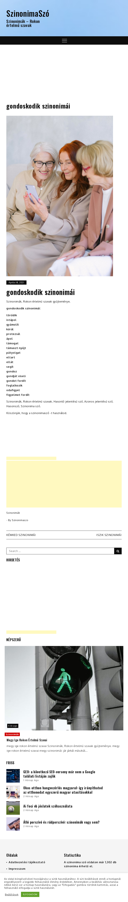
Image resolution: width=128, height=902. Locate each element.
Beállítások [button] (11, 894)
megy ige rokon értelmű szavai (27, 740)
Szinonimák (13, 512)
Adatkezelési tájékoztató (27, 862)
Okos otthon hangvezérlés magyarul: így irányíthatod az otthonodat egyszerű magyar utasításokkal (63, 790)
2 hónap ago (31, 796)
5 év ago (12, 726)
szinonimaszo (20, 520)
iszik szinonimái (109, 535)
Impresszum (17, 868)
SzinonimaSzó (27, 13)
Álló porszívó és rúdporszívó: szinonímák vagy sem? (61, 822)
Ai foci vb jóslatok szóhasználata (47, 806)
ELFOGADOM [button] (30, 894)
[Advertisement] (64, 69)
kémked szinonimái (21, 535)
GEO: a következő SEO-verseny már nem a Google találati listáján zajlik (59, 774)
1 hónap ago (31, 780)
